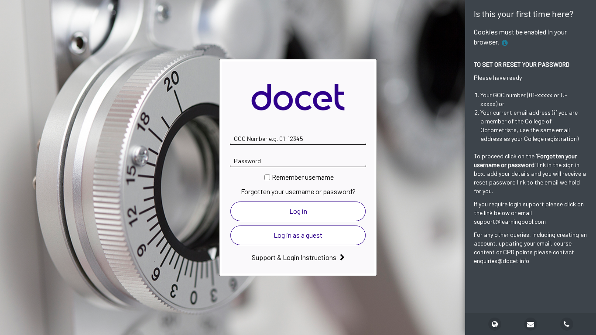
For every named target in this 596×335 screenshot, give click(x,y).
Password (247, 160)
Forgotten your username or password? (298, 191)
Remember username (303, 177)
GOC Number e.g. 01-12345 (268, 138)
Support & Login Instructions (295, 257)
